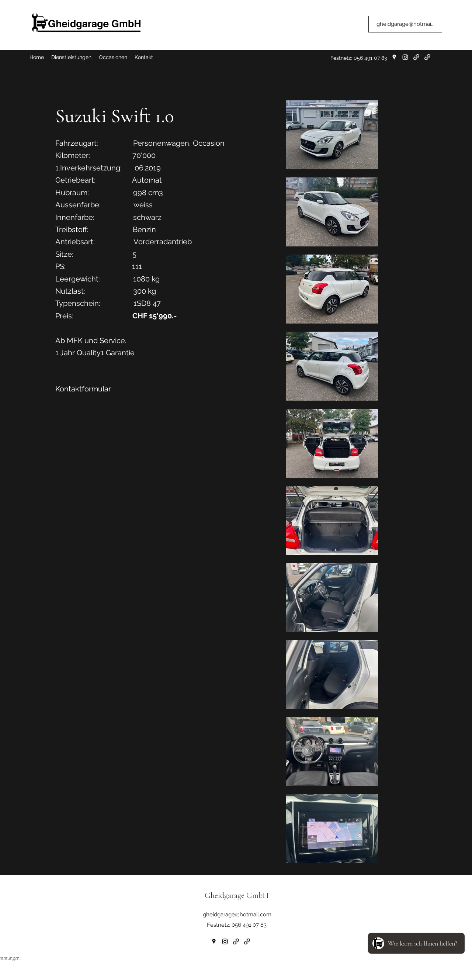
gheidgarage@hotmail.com (237, 914)
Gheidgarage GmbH (237, 895)
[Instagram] (405, 57)
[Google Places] (394, 57)
